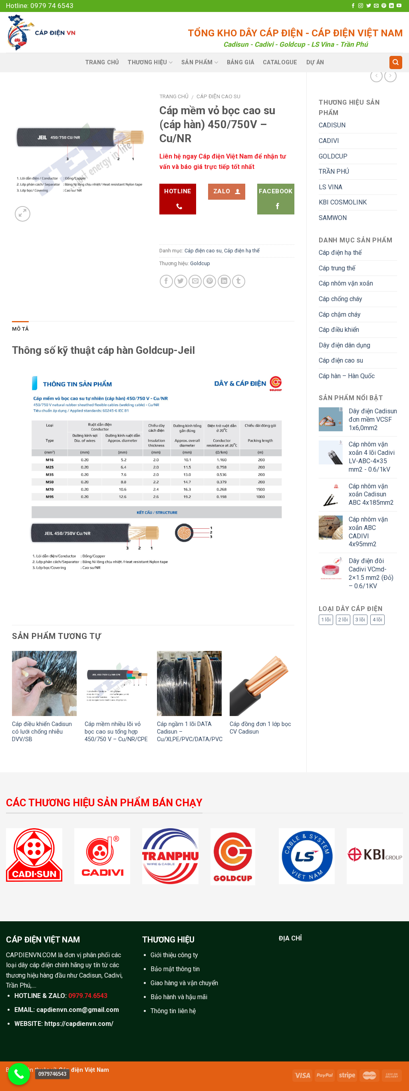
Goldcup (200, 263)
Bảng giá (240, 62)
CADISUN (332, 125)
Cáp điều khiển (339, 329)
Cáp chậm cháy (340, 314)
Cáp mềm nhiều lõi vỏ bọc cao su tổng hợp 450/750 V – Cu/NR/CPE (116, 731)
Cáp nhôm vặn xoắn (346, 283)
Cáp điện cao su (341, 360)
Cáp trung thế (337, 268)
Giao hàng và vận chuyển (184, 983)
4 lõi (377, 620)
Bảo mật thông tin (175, 969)
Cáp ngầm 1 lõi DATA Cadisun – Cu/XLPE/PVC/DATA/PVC (189, 731)
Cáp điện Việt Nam (84, 1070)
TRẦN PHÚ (334, 171)
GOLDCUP (333, 156)
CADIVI (329, 141)
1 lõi (326, 620)
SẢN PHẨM (196, 62)
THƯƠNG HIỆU (147, 62)
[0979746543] (19, 1074)
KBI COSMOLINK (343, 202)
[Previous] (12, 705)
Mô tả (20, 329)
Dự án (315, 62)
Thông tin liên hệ (173, 1011)
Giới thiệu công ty (174, 955)
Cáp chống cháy (340, 299)
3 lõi (360, 620)
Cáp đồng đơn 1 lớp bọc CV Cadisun (260, 728)
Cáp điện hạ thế (340, 252)
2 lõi (343, 620)
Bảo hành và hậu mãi (179, 997)
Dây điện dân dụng (344, 345)
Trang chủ (174, 96)
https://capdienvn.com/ (78, 1024)
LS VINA (330, 187)
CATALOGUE (280, 62)
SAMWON (333, 218)
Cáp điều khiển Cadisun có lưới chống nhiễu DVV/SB (42, 731)
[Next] (294, 705)
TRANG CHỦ (102, 62)
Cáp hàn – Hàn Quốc (347, 376)
